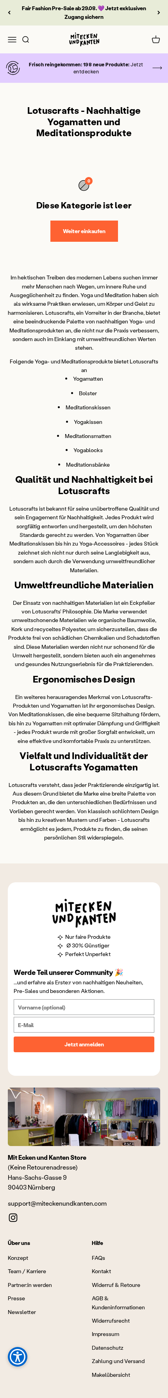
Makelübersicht (111, 1374)
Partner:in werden (30, 1284)
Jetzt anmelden (84, 1044)
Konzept (18, 1257)
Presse (16, 1298)
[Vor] (158, 13)
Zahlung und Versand (118, 1361)
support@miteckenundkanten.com (57, 1203)
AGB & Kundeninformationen (118, 1302)
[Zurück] (9, 13)
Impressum (105, 1334)
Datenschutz (107, 1347)
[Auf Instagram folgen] (13, 1217)
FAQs (98, 1257)
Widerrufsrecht (111, 1320)
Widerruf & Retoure (116, 1284)
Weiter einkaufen (84, 231)
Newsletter (22, 1312)
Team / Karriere (27, 1271)
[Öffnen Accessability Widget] (17, 1357)
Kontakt (101, 1271)
